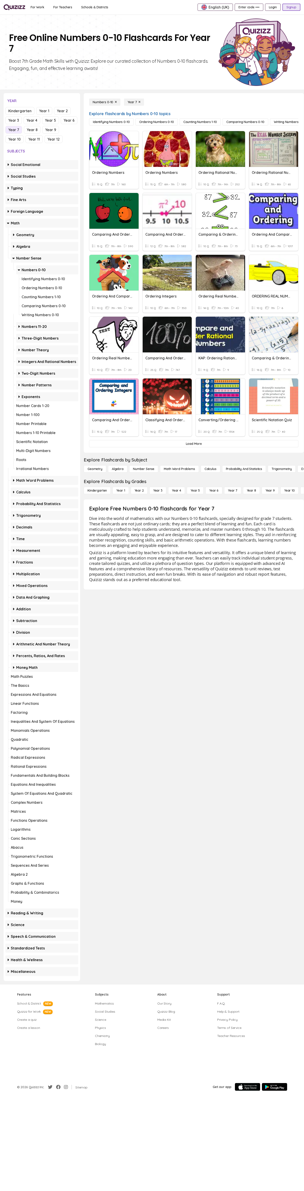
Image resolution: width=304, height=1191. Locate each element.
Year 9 (50, 130)
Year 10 (14, 139)
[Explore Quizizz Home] (14, 7)
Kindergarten (20, 111)
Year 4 (32, 120)
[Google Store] (274, 1087)
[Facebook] (58, 1087)
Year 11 (34, 139)
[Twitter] (50, 1087)
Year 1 (44, 111)
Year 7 (13, 130)
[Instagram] (66, 1087)
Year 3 (13, 120)
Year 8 (32, 130)
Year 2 (62, 111)
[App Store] (247, 1087)
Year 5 (50, 120)
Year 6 (69, 120)
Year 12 (53, 139)
